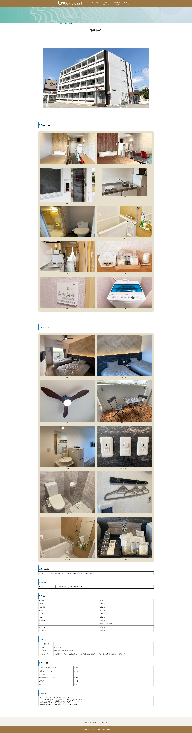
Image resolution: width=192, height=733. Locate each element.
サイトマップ (103, 723)
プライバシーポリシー (91, 723)
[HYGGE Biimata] (69, 5)
